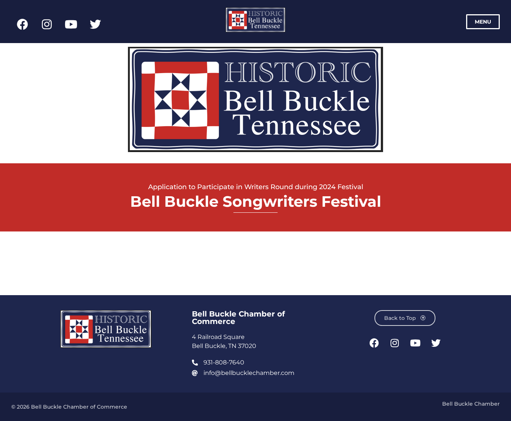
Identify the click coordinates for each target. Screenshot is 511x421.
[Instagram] (47, 24)
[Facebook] (22, 24)
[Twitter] (95, 24)
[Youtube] (71, 24)
